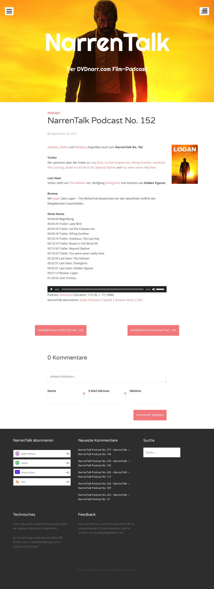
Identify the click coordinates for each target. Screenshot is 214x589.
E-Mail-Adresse (107, 391)
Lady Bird (97, 162)
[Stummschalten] (153, 289)
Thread (102, 528)
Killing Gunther (141, 162)
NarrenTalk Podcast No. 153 (153, 330)
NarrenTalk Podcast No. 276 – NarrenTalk (102, 461)
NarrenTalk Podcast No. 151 (61, 330)
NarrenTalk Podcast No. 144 (94, 454)
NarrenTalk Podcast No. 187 (94, 488)
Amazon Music (124, 300)
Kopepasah (130, 570)
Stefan (64, 147)
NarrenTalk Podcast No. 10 (94, 499)
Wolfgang (81, 147)
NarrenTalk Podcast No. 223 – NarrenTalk (102, 495)
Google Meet (49, 528)
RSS (140, 300)
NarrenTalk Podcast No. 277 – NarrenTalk (102, 449)
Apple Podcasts (90, 300)
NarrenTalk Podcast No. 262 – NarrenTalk (102, 472)
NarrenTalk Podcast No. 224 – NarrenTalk (102, 483)
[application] (107, 289)
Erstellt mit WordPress (88, 570)
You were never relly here (139, 167)
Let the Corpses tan (117, 162)
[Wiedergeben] (51, 289)
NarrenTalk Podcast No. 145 (94, 465)
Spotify (107, 300)
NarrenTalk (107, 42)
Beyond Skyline (105, 167)
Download (66, 295)
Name (65, 391)
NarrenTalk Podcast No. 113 (94, 476)
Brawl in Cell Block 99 (79, 167)
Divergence (112, 183)
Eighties (115, 570)
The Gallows (77, 183)
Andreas (52, 147)
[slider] (160, 289)
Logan (56, 198)
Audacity (18, 546)
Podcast (53, 113)
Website (135, 391)
